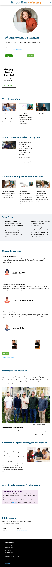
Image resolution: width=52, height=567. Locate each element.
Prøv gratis (30, 55)
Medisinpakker (6, 114)
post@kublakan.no (22, 530)
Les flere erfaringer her (8, 357)
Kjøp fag (8, 56)
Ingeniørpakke (40, 114)
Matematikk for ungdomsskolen (23, 114)
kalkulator (14, 502)
